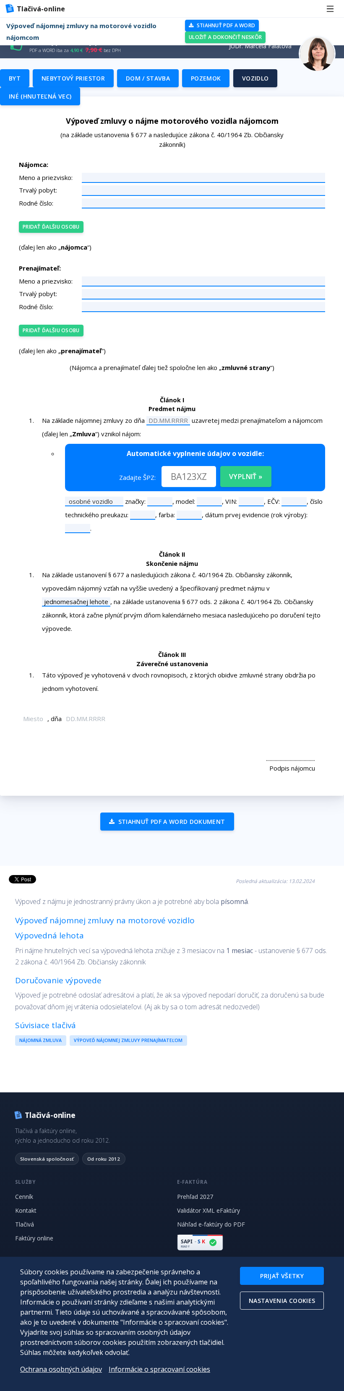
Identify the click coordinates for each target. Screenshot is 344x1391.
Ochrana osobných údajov (61, 1369)
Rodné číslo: (36, 203)
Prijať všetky (282, 1276)
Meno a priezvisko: (46, 177)
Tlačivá (24, 1224)
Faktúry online (34, 1238)
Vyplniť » (246, 476)
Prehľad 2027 (195, 1197)
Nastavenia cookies (282, 1301)
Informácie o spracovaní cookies (159, 1369)
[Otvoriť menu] (330, 8)
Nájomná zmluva (40, 1040)
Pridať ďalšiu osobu (51, 226)
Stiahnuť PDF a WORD (225, 25)
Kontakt (25, 1210)
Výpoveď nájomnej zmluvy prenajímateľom (128, 1040)
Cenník (24, 1197)
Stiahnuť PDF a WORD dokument (170, 822)
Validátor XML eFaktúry (208, 1210)
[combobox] (85, 501)
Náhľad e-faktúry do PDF (211, 1224)
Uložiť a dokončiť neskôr (225, 37)
